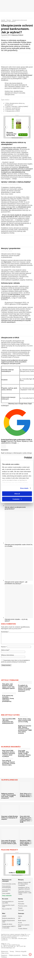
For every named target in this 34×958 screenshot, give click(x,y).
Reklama (24, 955)
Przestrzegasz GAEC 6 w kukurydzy (8, 927)
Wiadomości (4, 951)
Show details (24, 488)
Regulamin (4, 955)
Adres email (5, 650)
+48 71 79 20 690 (8, 946)
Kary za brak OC (7, 909)
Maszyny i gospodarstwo (13, 108)
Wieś (3, 913)
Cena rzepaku (6, 893)
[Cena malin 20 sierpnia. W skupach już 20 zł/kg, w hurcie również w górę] (7, 758)
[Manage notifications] (30, 954)
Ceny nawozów (7, 895)
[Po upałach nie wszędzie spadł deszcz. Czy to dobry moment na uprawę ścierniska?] (25, 683)
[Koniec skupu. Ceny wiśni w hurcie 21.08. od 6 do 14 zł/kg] (23, 716)
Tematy (12, 951)
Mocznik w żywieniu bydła (23, 925)
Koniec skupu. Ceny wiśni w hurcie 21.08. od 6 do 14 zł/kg (24, 720)
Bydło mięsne (22, 920)
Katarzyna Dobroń (17, 35)
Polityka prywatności (14, 955)
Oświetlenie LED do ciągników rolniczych (24, 888)
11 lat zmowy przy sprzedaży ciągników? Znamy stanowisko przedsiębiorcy (8, 698)
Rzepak (20, 908)
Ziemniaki (21, 910)
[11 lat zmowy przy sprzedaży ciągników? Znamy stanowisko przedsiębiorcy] (9, 693)
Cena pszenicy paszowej (6, 890)
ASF (19, 918)
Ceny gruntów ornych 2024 (8, 905)
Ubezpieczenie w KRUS (13, 111)
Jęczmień (21, 901)
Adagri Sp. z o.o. (25, 934)
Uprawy (20, 898)
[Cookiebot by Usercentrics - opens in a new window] (24, 458)
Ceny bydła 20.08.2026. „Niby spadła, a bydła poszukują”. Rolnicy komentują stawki (24, 753)
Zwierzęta (21, 913)
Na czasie (5, 898)
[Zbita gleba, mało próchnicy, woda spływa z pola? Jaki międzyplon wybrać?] (7, 681)
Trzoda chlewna (22, 928)
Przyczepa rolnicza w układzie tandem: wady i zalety (24, 892)
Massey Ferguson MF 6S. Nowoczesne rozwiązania (24, 884)
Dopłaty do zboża (7, 924)
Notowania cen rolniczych (6, 880)
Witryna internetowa (7, 655)
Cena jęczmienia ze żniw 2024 (7, 902)
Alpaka (20, 916)
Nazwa (4, 647)
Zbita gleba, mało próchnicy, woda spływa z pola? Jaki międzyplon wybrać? (8, 686)
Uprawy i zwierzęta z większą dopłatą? (17, 106)
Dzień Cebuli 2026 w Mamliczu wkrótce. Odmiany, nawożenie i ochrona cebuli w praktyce (8, 753)
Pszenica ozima (22, 906)
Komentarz (5, 631)
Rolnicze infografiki (21, 951)
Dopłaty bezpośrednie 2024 (8, 921)
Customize (16, 499)
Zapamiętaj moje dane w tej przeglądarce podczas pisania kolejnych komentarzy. (15, 661)
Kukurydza (21, 903)
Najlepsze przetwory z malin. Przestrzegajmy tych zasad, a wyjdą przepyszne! (8, 796)
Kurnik (20, 922)
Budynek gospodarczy (8, 918)
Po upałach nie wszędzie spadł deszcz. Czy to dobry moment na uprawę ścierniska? (24, 688)
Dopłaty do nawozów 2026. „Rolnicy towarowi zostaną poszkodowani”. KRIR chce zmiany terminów (25, 729)
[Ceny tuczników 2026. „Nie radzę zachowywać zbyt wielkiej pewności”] (7, 716)
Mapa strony (5, 953)
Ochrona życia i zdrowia (13, 109)
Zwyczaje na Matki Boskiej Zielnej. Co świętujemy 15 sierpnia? (9, 818)
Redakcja (4, 957)
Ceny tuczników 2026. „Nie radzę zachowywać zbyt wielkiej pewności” (9, 721)
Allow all (17, 493)
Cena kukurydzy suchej (9, 884)
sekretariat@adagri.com (8, 947)
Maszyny (21, 879)
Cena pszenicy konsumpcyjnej (6, 886)
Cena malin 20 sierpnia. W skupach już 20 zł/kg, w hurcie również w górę (8, 763)
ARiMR (4, 916)
